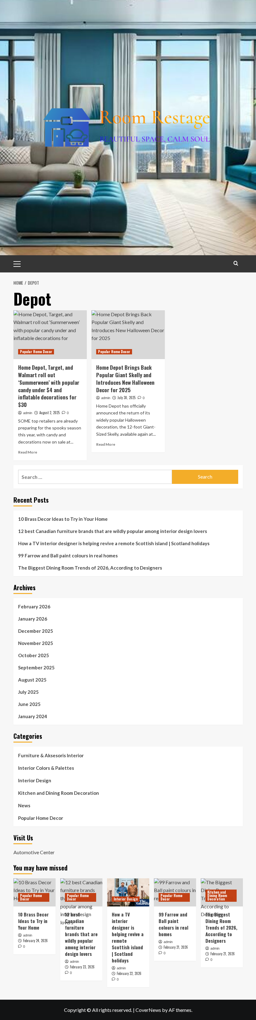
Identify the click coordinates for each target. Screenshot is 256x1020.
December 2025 (35, 631)
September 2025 (36, 667)
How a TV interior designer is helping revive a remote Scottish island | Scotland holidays (113, 543)
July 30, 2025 (126, 397)
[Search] (236, 263)
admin (27, 413)
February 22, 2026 (129, 973)
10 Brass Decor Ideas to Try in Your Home (63, 519)
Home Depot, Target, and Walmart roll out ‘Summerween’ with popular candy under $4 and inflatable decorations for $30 (48, 386)
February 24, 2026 (35, 940)
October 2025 (33, 655)
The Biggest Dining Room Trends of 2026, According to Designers (90, 568)
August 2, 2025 (49, 412)
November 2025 (35, 643)
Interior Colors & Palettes (46, 768)
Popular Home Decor (36, 351)
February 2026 (34, 606)
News (24, 805)
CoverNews (148, 1010)
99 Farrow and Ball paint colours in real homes (68, 555)
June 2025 (29, 704)
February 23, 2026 (82, 966)
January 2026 (32, 619)
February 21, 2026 (176, 947)
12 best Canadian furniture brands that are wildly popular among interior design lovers (112, 531)
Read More (27, 452)
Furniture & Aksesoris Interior (51, 755)
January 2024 (32, 716)
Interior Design (34, 780)
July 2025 (28, 692)
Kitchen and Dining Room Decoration (58, 793)
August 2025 (32, 680)
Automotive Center (34, 852)
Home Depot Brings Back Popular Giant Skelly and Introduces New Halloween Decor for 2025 (125, 378)
